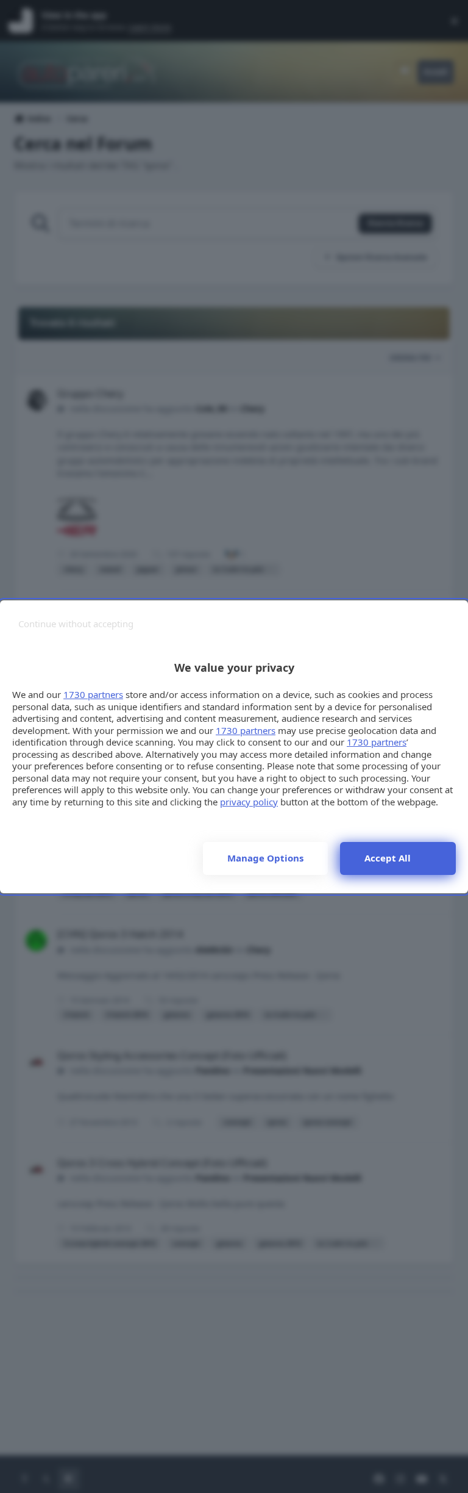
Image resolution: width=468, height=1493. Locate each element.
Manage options (265, 858)
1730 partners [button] (93, 694)
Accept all (387, 858)
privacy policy (249, 802)
